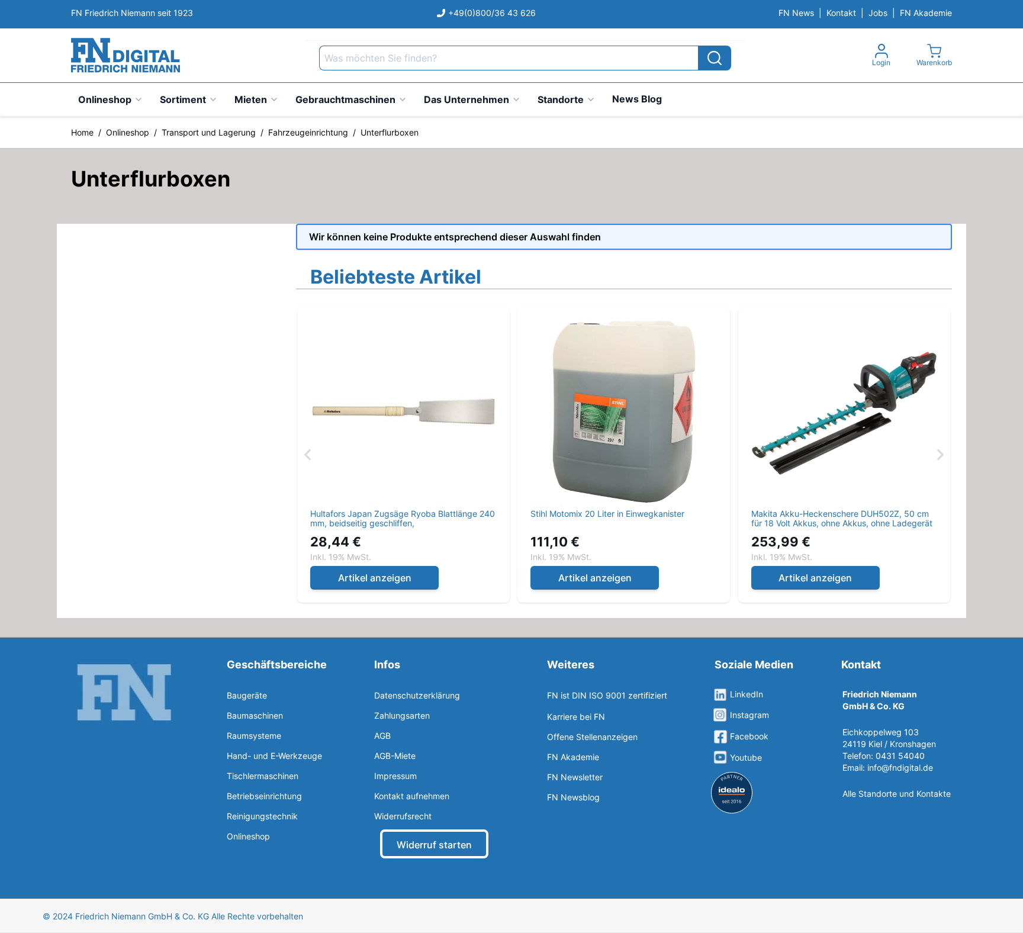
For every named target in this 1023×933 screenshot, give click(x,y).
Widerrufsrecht (403, 816)
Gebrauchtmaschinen (345, 99)
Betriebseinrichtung (264, 796)
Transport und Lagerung (209, 132)
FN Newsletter (575, 777)
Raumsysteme (254, 736)
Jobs (877, 13)
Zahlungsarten (402, 715)
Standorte (561, 99)
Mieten (250, 99)
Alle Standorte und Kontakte (896, 794)
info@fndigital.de (900, 768)
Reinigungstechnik (262, 816)
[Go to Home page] (125, 55)
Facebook (749, 736)
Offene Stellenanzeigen (592, 737)
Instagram (749, 715)
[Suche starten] (714, 58)
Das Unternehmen (466, 99)
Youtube (746, 757)
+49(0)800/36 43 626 (492, 13)
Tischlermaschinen (262, 776)
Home (82, 132)
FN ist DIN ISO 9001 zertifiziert (607, 695)
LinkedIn (746, 694)
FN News (796, 13)
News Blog (637, 99)
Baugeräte (247, 695)
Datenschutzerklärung (417, 695)
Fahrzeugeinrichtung (308, 132)
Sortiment (183, 99)
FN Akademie (926, 13)
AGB (382, 736)
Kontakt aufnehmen (411, 796)
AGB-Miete (395, 756)
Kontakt (841, 13)
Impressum (395, 776)
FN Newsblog (573, 797)
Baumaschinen (255, 715)
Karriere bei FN (576, 717)
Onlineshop (104, 99)
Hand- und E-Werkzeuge (274, 756)
